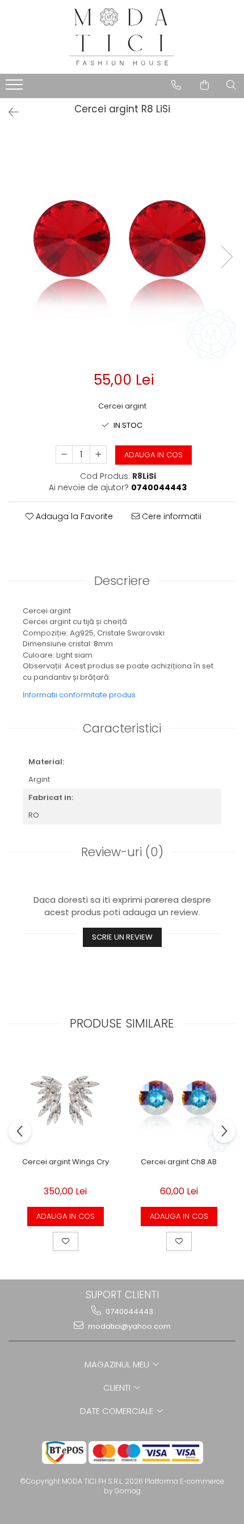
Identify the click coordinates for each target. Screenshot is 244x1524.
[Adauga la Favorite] (65, 1241)
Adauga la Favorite (73, 516)
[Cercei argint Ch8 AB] (179, 1101)
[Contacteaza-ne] (176, 85)
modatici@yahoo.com (128, 1326)
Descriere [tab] (122, 580)
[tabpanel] (122, 245)
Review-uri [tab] (122, 852)
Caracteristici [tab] (122, 728)
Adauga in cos (153, 454)
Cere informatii (170, 516)
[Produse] (16, 87)
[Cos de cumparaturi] (204, 85)
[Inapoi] (8, 112)
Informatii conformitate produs (79, 694)
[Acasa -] (122, 37)
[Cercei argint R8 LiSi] (122, 245)
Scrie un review (122, 937)
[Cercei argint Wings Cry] (65, 1101)
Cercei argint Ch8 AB (179, 1162)
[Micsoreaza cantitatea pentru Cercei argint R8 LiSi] (64, 454)
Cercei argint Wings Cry (65, 1162)
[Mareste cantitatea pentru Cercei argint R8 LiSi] (98, 454)
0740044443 (128, 1311)
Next (226, 256)
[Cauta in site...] (231, 85)
